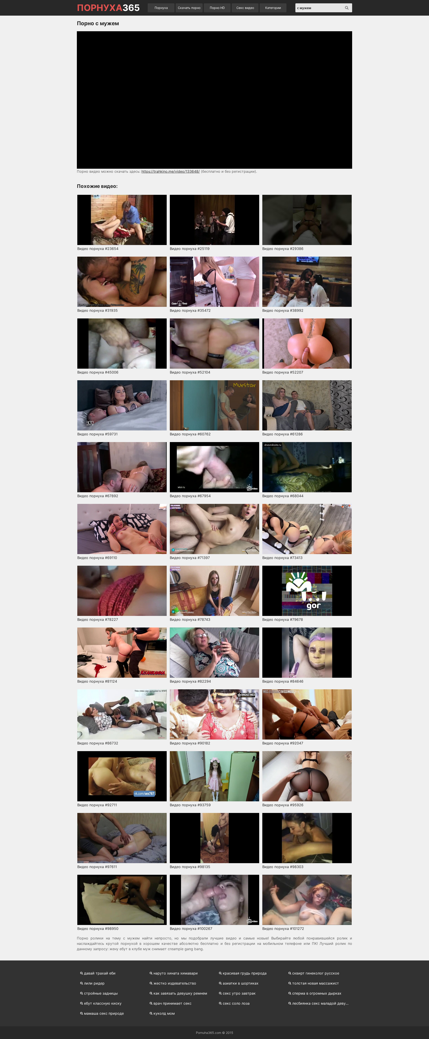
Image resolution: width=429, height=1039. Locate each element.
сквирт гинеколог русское (315, 973)
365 (108, 8)
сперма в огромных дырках (316, 993)
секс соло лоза (236, 1003)
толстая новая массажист (315, 983)
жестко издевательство (175, 983)
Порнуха (161, 8)
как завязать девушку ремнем (180, 993)
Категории (273, 8)
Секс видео (245, 8)
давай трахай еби (100, 973)
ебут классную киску (103, 1003)
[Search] (346, 7)
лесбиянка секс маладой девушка (322, 1003)
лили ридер (94, 983)
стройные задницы (101, 993)
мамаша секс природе (104, 1013)
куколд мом (164, 1013)
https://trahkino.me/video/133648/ (170, 171)
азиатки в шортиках (241, 983)
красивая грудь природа (245, 973)
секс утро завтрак (239, 993)
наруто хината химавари (176, 973)
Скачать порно (189, 8)
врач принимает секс (172, 1003)
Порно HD (217, 8)
